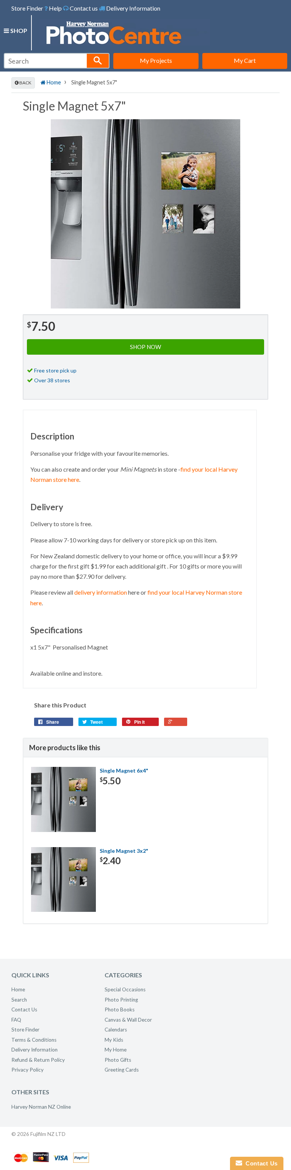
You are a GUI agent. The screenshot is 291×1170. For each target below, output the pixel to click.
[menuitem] (53, 8)
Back (25, 83)
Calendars (116, 1030)
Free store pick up (55, 370)
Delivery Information (132, 8)
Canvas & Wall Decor (128, 1020)
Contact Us (24, 1009)
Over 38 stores (52, 380)
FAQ (16, 1020)
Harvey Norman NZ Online (41, 1107)
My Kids (114, 1040)
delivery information (100, 592)
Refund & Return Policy (38, 1060)
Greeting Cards (122, 1070)
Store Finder (27, 8)
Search (19, 1000)
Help (55, 8)
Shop (18, 30)
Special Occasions (125, 989)
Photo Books (120, 1009)
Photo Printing (121, 1000)
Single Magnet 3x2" (124, 851)
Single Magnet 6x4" (124, 770)
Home (53, 82)
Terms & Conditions (33, 1040)
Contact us (83, 8)
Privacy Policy (27, 1070)
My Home (116, 1050)
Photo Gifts (118, 1060)
